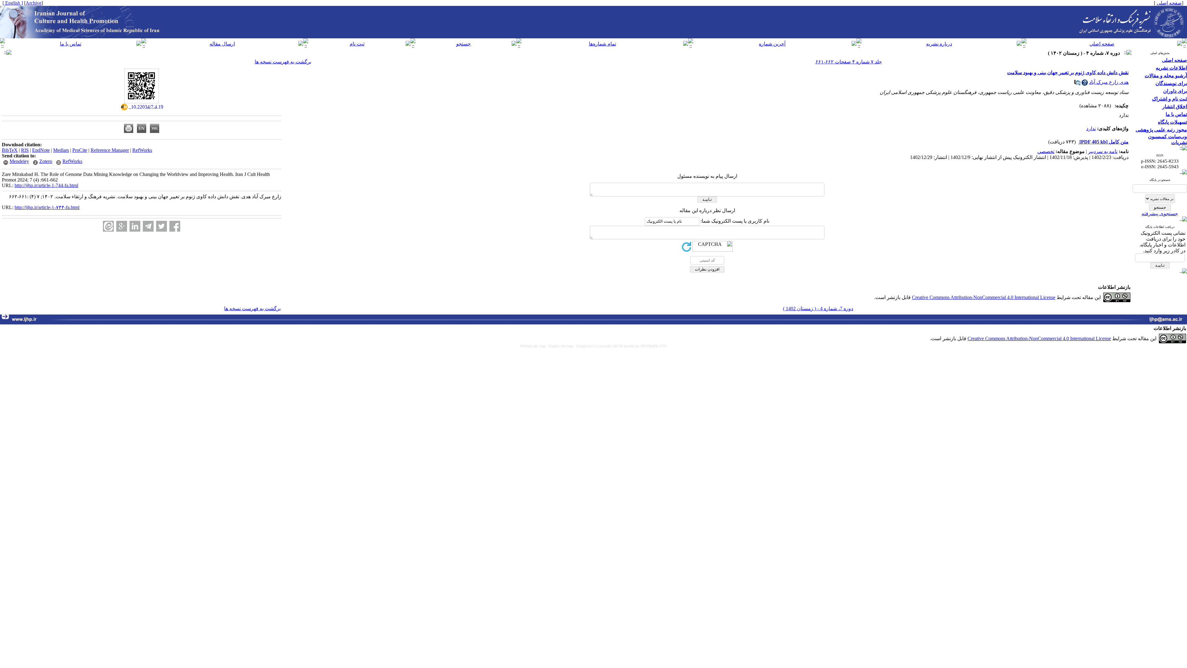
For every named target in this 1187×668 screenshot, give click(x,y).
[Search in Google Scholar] (1085, 84)
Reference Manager (110, 150)
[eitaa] (108, 226)
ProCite (79, 150)
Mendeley (19, 161)
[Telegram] (148, 226)
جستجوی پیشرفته (1160, 213)
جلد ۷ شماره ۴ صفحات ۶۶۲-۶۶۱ (848, 61)
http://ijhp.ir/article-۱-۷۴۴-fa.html (47, 207)
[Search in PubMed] (1077, 84)
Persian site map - (535, 346)
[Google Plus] (121, 226)
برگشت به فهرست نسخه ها (283, 61)
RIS (25, 150)
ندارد (1091, 128)
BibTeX (10, 150)
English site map (561, 346)
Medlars (61, 150)
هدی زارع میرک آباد (1109, 82)
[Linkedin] (135, 226)
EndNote (41, 150)
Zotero (45, 161)
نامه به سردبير (1102, 151)
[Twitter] (161, 226)
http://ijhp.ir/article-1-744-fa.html (46, 185)
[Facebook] (174, 226)
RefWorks (142, 150)
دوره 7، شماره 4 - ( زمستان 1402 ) (818, 308)
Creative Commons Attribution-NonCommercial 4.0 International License (983, 297)
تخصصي (1045, 151)
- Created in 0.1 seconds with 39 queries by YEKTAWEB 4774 (620, 346)
